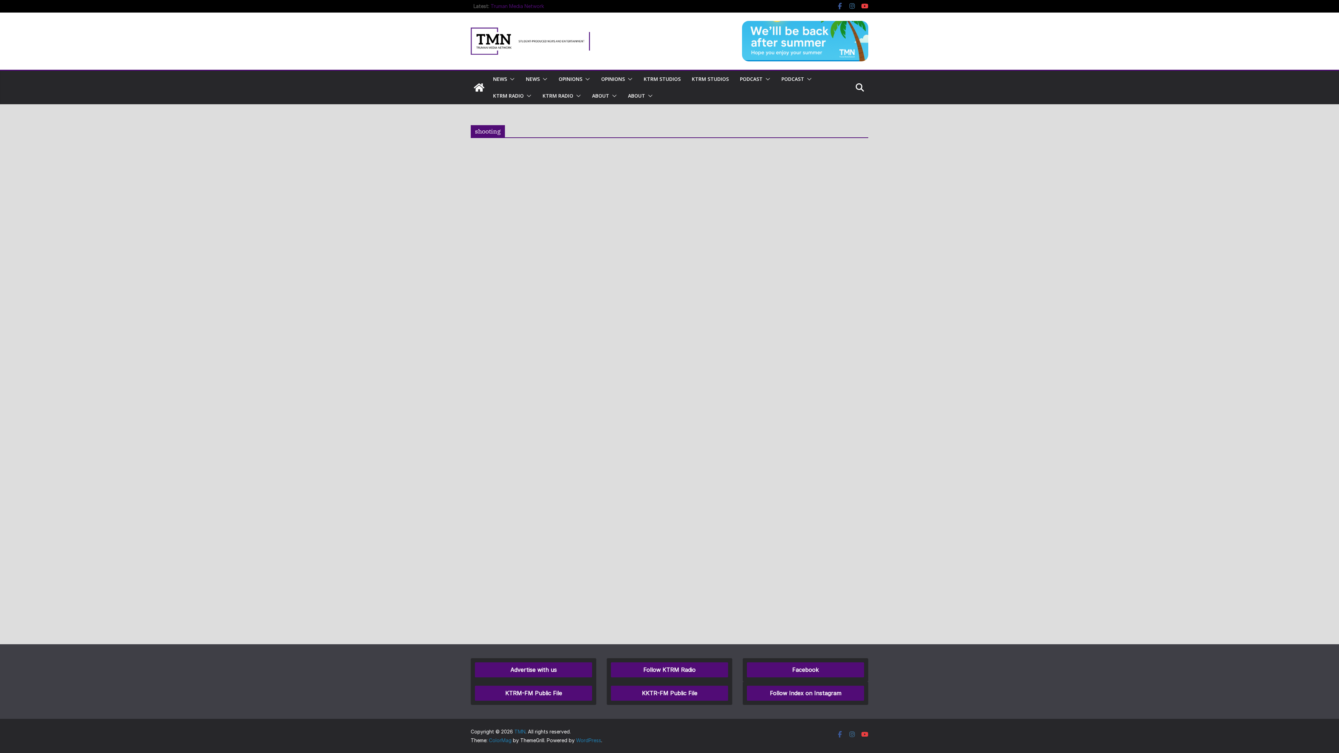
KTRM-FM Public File (533, 693)
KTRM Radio (508, 95)
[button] (511, 79)
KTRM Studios (662, 79)
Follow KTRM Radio (669, 669)
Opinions (570, 79)
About (600, 95)
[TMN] (479, 87)
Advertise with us (533, 669)
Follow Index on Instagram (805, 693)
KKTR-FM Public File (669, 693)
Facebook (805, 669)
